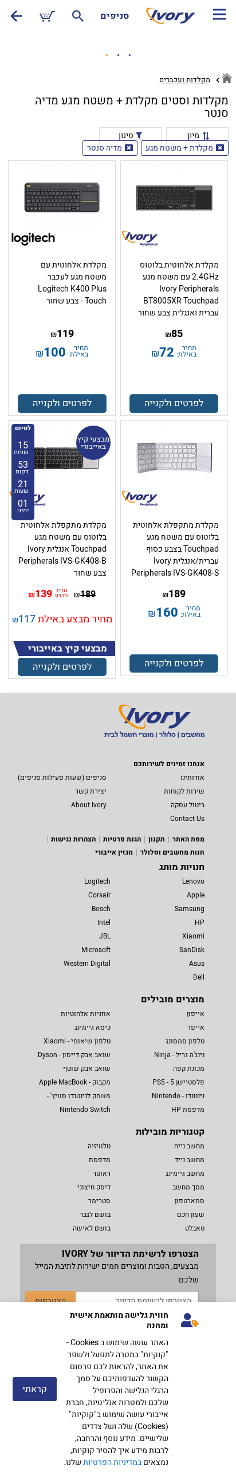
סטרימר (99, 1201)
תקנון (156, 839)
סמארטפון (189, 1201)
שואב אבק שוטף (87, 1068)
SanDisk (191, 950)
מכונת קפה (188, 1068)
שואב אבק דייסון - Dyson (74, 1055)
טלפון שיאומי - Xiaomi (77, 1041)
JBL (105, 936)
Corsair (99, 895)
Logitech (97, 881)
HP (199, 922)
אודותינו (192, 777)
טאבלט (194, 1228)
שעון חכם (190, 1214)
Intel (104, 922)
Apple (195, 895)
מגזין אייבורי (114, 852)
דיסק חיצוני (94, 1187)
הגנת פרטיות (122, 839)
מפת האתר (188, 839)
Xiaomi (193, 936)
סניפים (114, 16)
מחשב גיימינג (185, 1173)
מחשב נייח (189, 1146)
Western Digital (87, 963)
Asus (196, 963)
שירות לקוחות (184, 791)
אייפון (195, 1014)
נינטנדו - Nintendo (178, 1096)
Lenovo (193, 881)
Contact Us (187, 819)
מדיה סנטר (104, 148)
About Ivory (89, 805)
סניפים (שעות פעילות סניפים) (62, 777)
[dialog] (118, 1389)
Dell (198, 977)
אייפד (195, 1027)
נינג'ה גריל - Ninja (179, 1055)
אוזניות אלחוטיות (86, 1014)
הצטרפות (50, 1301)
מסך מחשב (188, 1187)
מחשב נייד (189, 1160)
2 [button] (118, 55)
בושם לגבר (95, 1214)
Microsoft (96, 950)
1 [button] (106, 55)
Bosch (101, 909)
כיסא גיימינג (92, 1027)
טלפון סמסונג (185, 1041)
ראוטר (102, 1173)
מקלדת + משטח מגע (179, 148)
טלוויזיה (99, 1146)
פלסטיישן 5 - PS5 (178, 1082)
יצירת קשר (91, 791)
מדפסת (100, 1160)
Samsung (189, 909)
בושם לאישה (92, 1228)
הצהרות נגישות (73, 839)
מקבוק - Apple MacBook (75, 1082)
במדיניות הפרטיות (112, 1462)
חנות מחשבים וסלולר (172, 852)
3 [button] (129, 55)
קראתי (34, 1389)
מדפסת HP (187, 1109)
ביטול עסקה (187, 805)
